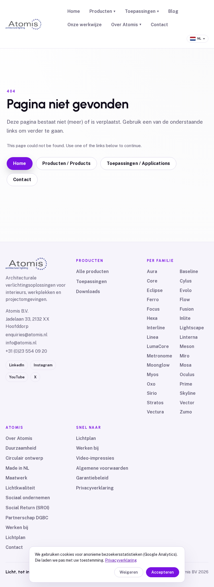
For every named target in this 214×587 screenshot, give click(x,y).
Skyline (188, 393)
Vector (187, 402)
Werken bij (17, 527)
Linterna (189, 337)
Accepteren (162, 572)
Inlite (185, 318)
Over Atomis (126, 24)
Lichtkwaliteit (20, 488)
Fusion (187, 309)
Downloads (88, 291)
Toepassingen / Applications (138, 163)
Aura (152, 271)
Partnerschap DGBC (27, 517)
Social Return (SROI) (27, 507)
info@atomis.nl (21, 342)
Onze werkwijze (84, 24)
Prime (186, 384)
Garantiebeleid (92, 478)
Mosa (185, 365)
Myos (153, 374)
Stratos (155, 402)
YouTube (17, 377)
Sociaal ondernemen (28, 497)
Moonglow (158, 365)
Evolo (186, 290)
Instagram (43, 365)
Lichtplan (15, 537)
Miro (184, 356)
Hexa (152, 318)
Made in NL (17, 468)
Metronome (159, 356)
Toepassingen (142, 11)
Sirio (152, 393)
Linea (152, 337)
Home (73, 11)
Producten (102, 11)
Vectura (155, 412)
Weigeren (129, 572)
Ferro (153, 299)
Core (152, 281)
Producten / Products (66, 163)
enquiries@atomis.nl (26, 334)
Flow (185, 299)
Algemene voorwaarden (102, 468)
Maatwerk (16, 478)
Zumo (186, 412)
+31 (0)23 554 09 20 (26, 351)
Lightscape (192, 327)
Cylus (186, 281)
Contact (159, 24)
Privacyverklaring (95, 488)
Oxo (151, 384)
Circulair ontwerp (24, 458)
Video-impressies (95, 458)
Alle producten (92, 271)
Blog (173, 11)
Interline (156, 327)
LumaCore (158, 346)
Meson (187, 346)
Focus (153, 309)
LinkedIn (16, 365)
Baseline (189, 271)
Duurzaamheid (21, 448)
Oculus (187, 374)
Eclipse (155, 290)
